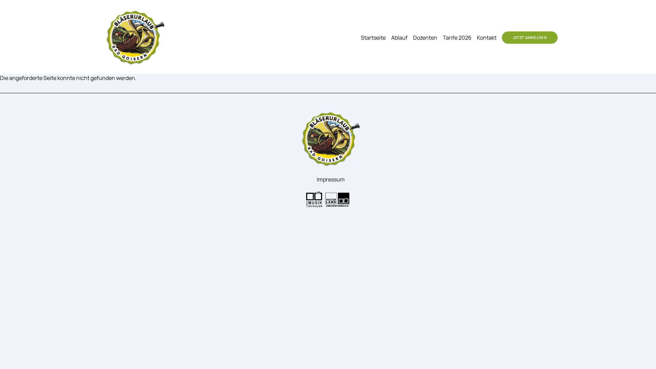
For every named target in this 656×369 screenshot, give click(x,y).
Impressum (331, 179)
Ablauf (399, 37)
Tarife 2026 (457, 37)
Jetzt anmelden (530, 37)
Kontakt (486, 37)
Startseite (373, 37)
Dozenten (425, 37)
